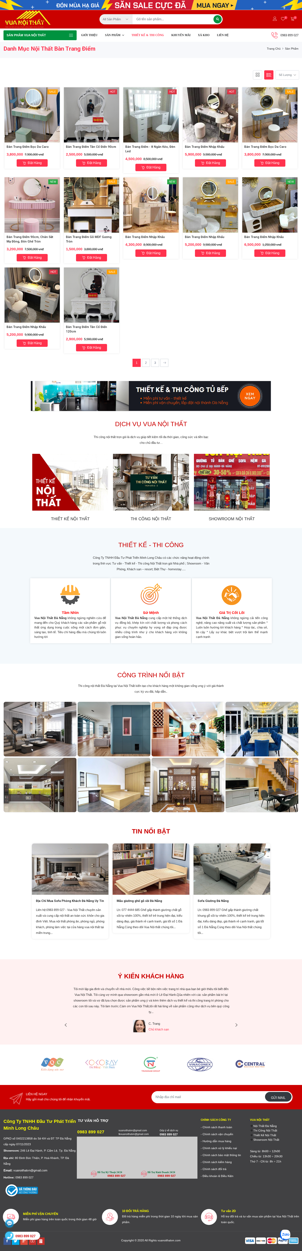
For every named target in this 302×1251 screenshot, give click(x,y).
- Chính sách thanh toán (216, 1127)
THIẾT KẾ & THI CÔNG (147, 35)
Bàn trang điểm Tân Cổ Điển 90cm (91, 147)
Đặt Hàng (34, 163)
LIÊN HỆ (223, 35)
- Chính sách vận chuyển (217, 1134)
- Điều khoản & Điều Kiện (217, 1176)
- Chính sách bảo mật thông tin (221, 1155)
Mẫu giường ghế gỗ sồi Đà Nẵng (139, 901)
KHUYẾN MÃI (180, 35)
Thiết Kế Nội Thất (264, 1135)
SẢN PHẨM (113, 35)
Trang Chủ (274, 48)
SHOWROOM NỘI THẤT (232, 519)
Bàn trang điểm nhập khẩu (204, 147)
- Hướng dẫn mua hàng (216, 1141)
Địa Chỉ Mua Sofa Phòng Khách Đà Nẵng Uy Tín (70, 901)
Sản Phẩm (292, 48)
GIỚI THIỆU (89, 35)
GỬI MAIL (278, 1098)
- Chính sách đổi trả (213, 1169)
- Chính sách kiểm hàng (216, 1162)
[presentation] (66, 1025)
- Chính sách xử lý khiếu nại (219, 1148)
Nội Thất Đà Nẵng (264, 1126)
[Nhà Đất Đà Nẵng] (41, 1241)
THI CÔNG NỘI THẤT (151, 519)
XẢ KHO (204, 35)
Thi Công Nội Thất (264, 1130)
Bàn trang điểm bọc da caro (28, 147)
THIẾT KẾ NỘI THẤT (70, 519)
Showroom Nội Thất (265, 1139)
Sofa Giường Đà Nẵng (213, 901)
